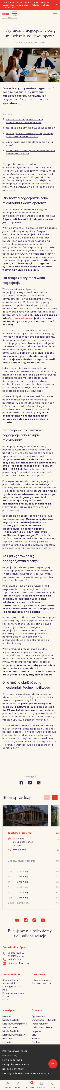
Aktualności (8, 983)
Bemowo (36, 1038)
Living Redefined (12, 1060)
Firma (5, 999)
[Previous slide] (47, 797)
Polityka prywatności (14, 1051)
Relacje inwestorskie (13, 993)
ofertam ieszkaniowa (20, 318)
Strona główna (10, 980)
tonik (21, 1068)
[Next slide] (55, 797)
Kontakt (6, 996)
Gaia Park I (8, 1038)
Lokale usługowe (40, 980)
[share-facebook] (21, 782)
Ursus (35, 1034)
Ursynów (36, 1031)
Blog (4, 989)
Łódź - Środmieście (42, 1027)
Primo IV (6, 1042)
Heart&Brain (22, 1064)
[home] (9, 15)
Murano (6, 1016)
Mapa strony (9, 1055)
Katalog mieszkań (11, 986)
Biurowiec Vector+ (41, 983)
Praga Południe (40, 1023)
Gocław (36, 1042)
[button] (54, 15)
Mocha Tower (9, 1027)
